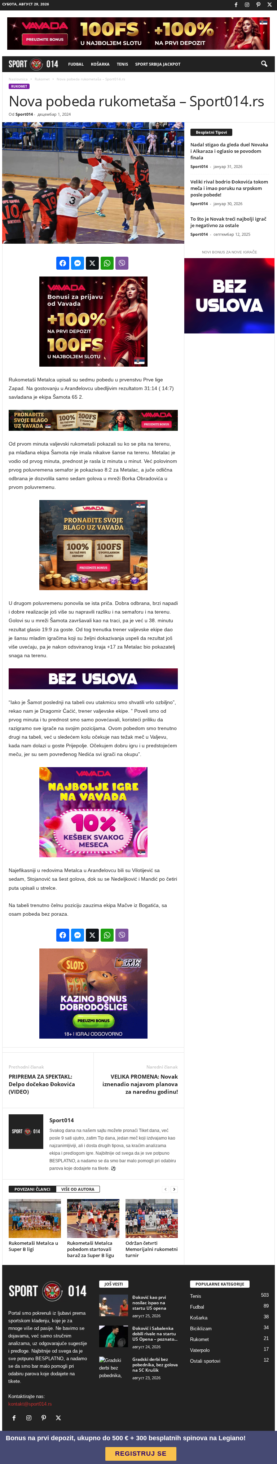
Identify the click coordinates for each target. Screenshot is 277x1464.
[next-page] (174, 1189)
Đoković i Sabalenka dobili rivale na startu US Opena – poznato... (154, 1333)
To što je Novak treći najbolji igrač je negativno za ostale (228, 222)
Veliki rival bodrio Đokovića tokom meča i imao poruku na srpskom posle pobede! (229, 188)
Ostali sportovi (205, 1361)
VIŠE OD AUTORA (77, 1189)
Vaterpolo (200, 1350)
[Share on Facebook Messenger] (77, 263)
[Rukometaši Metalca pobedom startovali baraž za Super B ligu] (93, 1218)
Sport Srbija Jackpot (157, 64)
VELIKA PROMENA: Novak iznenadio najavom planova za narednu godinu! (140, 1084)
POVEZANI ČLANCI (32, 1189)
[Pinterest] (258, 5)
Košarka (100, 64)
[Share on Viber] (121, 263)
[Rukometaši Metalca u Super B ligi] (35, 1218)
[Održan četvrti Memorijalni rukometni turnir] (152, 1218)
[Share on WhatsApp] (107, 263)
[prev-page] (165, 1189)
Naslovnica (18, 78)
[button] (264, 64)
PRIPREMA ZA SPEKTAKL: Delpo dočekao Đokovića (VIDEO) (42, 1084)
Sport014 (24, 114)
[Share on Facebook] (62, 263)
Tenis (122, 64)
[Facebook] (236, 5)
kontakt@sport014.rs (30, 1404)
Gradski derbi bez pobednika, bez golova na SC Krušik (155, 1364)
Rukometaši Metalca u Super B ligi (33, 1246)
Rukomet (42, 78)
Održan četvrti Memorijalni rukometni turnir (152, 1249)
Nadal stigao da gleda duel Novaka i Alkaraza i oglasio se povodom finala (229, 151)
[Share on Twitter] (92, 263)
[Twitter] (269, 5)
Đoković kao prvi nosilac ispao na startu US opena (149, 1302)
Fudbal (76, 64)
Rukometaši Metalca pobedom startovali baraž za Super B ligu (90, 1249)
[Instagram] (247, 5)
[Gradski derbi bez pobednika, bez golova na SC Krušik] (113, 1367)
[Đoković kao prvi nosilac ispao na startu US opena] (113, 1305)
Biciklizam (201, 1328)
